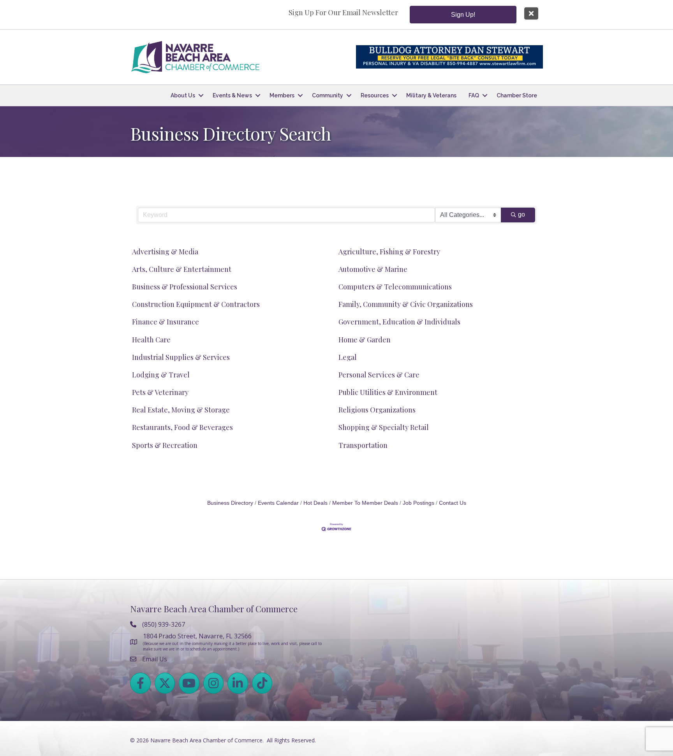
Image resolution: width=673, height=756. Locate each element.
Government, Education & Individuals (399, 321)
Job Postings (418, 503)
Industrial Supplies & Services (181, 357)
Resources (375, 95)
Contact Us (452, 503)
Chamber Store (517, 95)
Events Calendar (278, 503)
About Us (183, 95)
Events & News (232, 95)
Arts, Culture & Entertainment (181, 269)
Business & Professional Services (184, 286)
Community (327, 95)
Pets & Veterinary (160, 392)
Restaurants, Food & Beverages (182, 427)
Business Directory (230, 503)
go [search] (521, 214)
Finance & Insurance (165, 321)
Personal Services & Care (378, 374)
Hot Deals (315, 503)
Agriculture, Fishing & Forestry (389, 251)
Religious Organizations (377, 409)
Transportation (363, 445)
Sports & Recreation (164, 445)
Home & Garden (364, 339)
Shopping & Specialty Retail (383, 427)
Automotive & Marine (372, 269)
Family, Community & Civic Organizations (405, 304)
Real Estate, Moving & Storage (181, 409)
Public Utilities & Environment (387, 392)
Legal (347, 357)
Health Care (151, 339)
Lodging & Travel (161, 374)
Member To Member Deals (365, 503)
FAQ (474, 95)
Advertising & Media (165, 251)
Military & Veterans (431, 95)
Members (282, 95)
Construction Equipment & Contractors (196, 304)
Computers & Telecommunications (395, 286)
